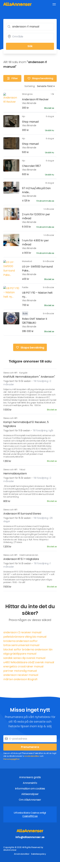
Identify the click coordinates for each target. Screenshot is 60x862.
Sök (30, 46)
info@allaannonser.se (30, 837)
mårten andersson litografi (20, 679)
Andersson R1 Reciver (35, 99)
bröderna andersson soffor (20, 641)
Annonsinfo (30, 783)
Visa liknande (29, 103)
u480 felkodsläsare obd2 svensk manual (28, 662)
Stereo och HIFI (10, 372)
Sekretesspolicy (38, 854)
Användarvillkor (32, 756)
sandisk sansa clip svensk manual (24, 658)
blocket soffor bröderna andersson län (27, 649)
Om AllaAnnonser (30, 800)
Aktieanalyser (30, 794)
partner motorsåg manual (20, 671)
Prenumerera (30, 747)
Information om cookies (30, 788)
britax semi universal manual (21, 645)
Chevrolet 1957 (31, 166)
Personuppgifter (11, 759)
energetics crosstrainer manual (23, 666)
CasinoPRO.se (30, 816)
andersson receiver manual (20, 675)
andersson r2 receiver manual (22, 632)
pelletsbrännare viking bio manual (24, 637)
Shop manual (30, 122)
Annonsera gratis (30, 777)
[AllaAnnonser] (17, 4)
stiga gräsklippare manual (19, 654)
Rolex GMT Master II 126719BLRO (34, 321)
